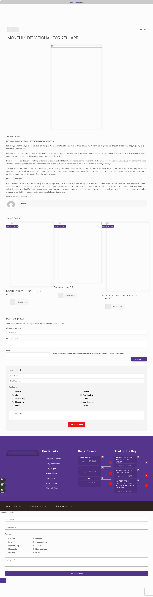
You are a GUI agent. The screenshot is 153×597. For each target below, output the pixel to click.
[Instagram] (143, 506)
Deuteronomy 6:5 (63, 287)
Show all (142, 30)
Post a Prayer (12, 338)
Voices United (51, 483)
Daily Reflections (53, 463)
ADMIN (24, 203)
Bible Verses (51, 478)
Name (8, 350)
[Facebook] (136, 506)
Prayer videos (52, 473)
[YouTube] (140, 506)
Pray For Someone (53, 458)
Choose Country (13, 328)
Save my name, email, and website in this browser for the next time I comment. (89, 353)
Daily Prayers (51, 468)
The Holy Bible (52, 488)
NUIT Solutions (66, 506)
